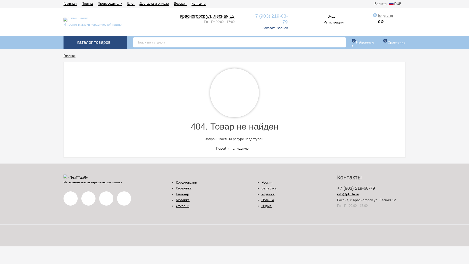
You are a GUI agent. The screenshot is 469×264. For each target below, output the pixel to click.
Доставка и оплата (154, 3)
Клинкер (182, 194)
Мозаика (183, 200)
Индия (266, 206)
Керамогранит (187, 182)
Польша (267, 200)
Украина (268, 194)
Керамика (184, 188)
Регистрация (334, 22)
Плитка (87, 3)
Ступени (182, 206)
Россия (267, 182)
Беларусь (269, 188)
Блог (131, 3)
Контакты (199, 3)
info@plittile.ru (348, 194)
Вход (331, 16)
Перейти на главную (232, 148)
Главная (70, 3)
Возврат (180, 3)
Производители (110, 3)
